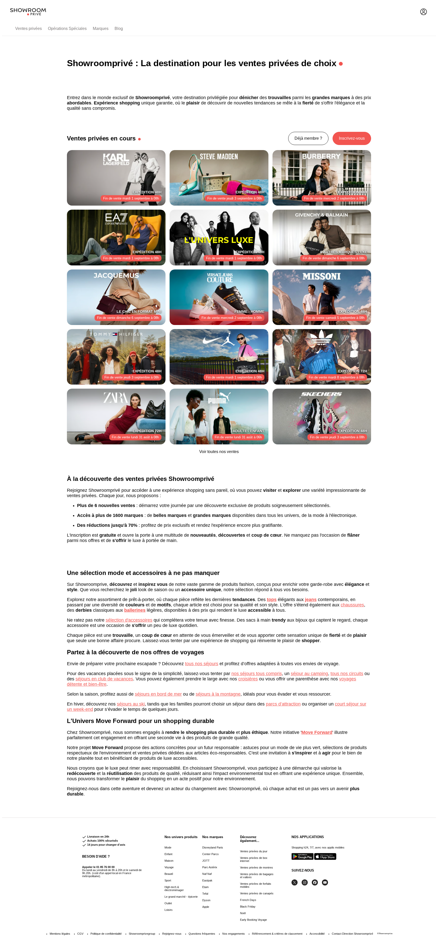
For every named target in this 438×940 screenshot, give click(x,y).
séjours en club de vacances (104, 678)
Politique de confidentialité (106, 933)
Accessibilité (317, 933)
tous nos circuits (347, 673)
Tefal (205, 893)
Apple (205, 906)
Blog (119, 28)
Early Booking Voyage (253, 919)
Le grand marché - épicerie (181, 896)
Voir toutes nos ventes (219, 451)
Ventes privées (28, 28)
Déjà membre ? (308, 138)
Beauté (169, 873)
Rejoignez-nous (171, 933)
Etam (205, 887)
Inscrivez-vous (352, 138)
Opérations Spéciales (67, 28)
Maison (169, 860)
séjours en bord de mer (158, 694)
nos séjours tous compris (256, 673)
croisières (248, 678)
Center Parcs (210, 854)
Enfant (168, 854)
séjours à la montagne (218, 694)
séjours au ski (131, 704)
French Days (248, 899)
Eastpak (207, 880)
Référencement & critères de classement (277, 933)
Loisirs (169, 909)
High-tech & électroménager (174, 888)
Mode (168, 847)
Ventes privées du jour (253, 851)
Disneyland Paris (212, 847)
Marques (100, 28)
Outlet (168, 903)
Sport (168, 880)
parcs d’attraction (283, 704)
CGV (80, 933)
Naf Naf (207, 873)
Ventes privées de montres (256, 867)
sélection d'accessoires (129, 620)
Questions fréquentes (202, 933)
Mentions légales (60, 933)
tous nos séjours (201, 663)
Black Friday (248, 906)
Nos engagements (233, 933)
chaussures (352, 604)
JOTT (206, 860)
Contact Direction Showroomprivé (352, 933)
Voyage (169, 867)
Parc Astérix (209, 867)
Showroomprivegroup (142, 933)
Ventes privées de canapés (256, 893)
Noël (243, 913)
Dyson (206, 900)
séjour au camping (309, 673)
